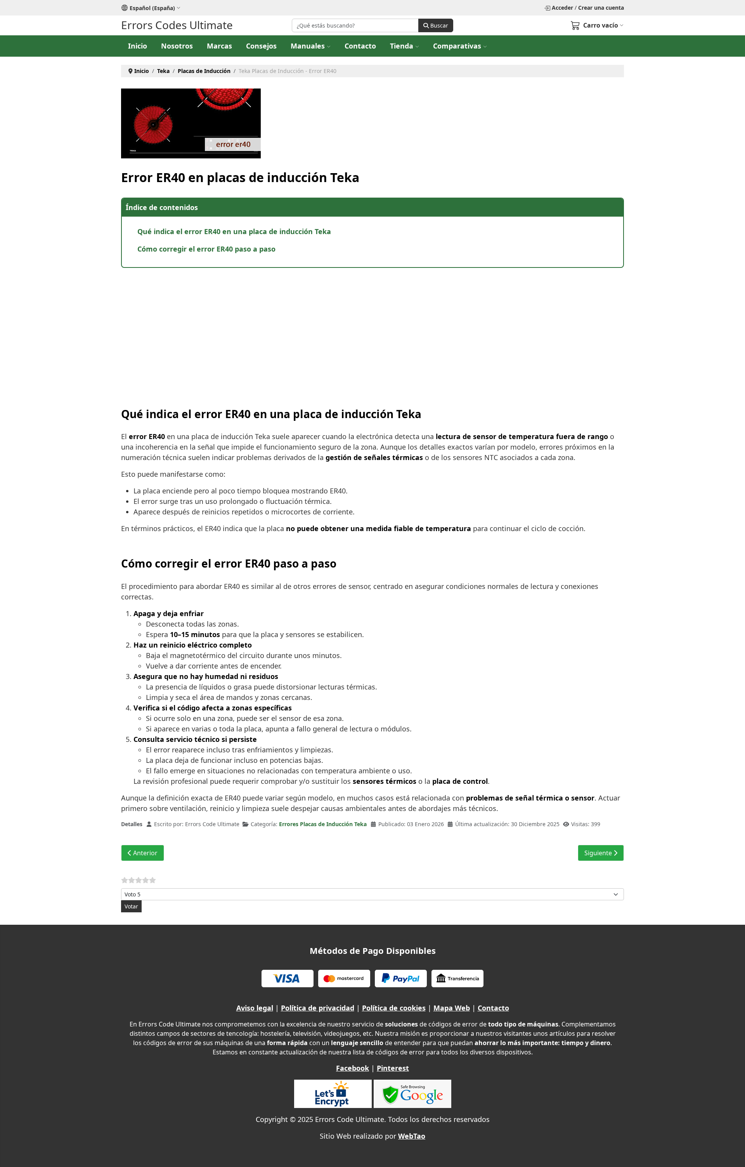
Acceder (562, 7)
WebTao (411, 1136)
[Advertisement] (354, 330)
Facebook (352, 1068)
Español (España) (152, 8)
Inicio (137, 45)
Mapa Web (451, 1007)
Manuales (308, 45)
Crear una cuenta (601, 7)
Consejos (261, 45)
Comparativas (457, 45)
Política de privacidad (317, 1007)
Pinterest (393, 1068)
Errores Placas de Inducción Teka (323, 824)
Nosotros (177, 45)
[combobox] (355, 25)
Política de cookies (394, 1007)
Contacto (360, 45)
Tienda (401, 45)
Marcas (219, 45)
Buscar (438, 25)
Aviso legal (254, 1007)
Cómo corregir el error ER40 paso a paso (206, 249)
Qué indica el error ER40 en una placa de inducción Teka (234, 231)
